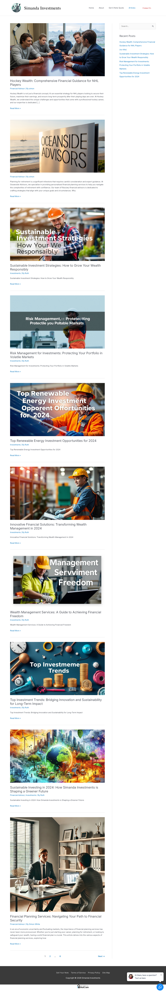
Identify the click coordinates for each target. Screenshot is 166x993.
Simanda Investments (42, 8)
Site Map (106, 973)
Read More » (15, 108)
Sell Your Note (62, 973)
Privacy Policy (94, 973)
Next (101, 956)
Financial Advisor (17, 88)
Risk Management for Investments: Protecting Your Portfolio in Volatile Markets (134, 65)
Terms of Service (78, 973)
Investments (15, 273)
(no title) (123, 49)
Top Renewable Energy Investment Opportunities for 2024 (53, 441)
